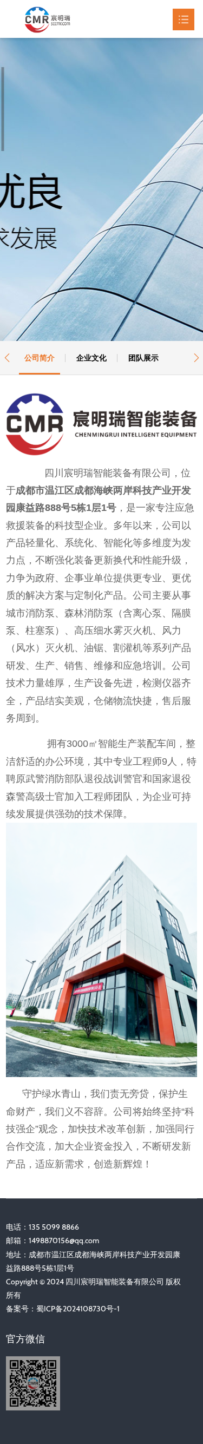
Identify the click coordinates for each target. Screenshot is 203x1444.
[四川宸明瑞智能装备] (56, 19)
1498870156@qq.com (64, 1240)
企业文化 (91, 358)
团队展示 (143, 358)
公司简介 (39, 358)
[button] (7, 357)
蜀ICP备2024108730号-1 (78, 1309)
